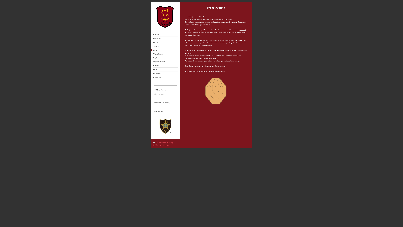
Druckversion (160, 142)
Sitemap (170, 142)
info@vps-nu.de (159, 94)
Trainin (160, 111)
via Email (243, 30)
